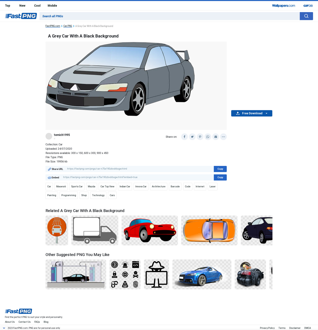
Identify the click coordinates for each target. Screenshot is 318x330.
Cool (37, 5)
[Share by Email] (215, 136)
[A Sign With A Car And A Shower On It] (56, 230)
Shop (84, 195)
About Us (10, 322)
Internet (200, 186)
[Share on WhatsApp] (208, 136)
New (22, 5)
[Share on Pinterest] (200, 136)
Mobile (52, 5)
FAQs (37, 322)
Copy (220, 169)
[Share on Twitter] (192, 136)
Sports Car (77, 186)
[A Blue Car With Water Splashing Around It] (202, 274)
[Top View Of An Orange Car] (209, 230)
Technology (98, 195)
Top (7, 5)
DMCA (307, 328)
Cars (112, 195)
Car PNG (67, 26)
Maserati (61, 186)
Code (187, 186)
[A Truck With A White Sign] (95, 230)
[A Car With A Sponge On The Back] (250, 274)
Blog (46, 322)
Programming (68, 195)
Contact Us (25, 322)
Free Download (252, 113)
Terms (282, 328)
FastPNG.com (53, 26)
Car (49, 186)
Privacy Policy (267, 328)
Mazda (91, 186)
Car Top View (107, 186)
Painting (51, 195)
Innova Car (141, 186)
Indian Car (125, 186)
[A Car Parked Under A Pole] (76, 274)
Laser (213, 186)
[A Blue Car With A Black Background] (268, 230)
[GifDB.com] (308, 5)
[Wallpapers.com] (283, 5)
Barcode (175, 186)
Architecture (158, 186)
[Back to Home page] (21, 16)
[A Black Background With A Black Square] (125, 274)
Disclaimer (295, 328)
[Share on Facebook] (184, 136)
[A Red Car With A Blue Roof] (149, 230)
